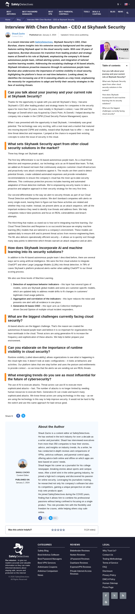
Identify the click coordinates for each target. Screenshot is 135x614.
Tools (87, 12)
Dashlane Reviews (79, 563)
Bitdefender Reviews (80, 551)
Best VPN (50, 13)
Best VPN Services (47, 563)
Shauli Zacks (18, 34)
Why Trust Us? (109, 551)
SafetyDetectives (44, 42)
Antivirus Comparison (48, 571)
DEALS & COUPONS (96, 13)
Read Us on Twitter (114, 595)
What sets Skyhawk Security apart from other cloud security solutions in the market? (114, 85)
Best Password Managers (29, 13)
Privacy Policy (109, 575)
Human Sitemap (110, 583)
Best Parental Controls (66, 13)
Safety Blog (43, 551)
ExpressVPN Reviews (80, 567)
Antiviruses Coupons (47, 567)
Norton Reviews (77, 555)
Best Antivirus (11, 13)
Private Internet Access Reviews (80, 572)
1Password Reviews (79, 559)
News (120, 12)
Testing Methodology (112, 559)
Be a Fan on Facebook (106, 595)
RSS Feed (123, 595)
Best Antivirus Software (48, 555)
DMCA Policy (109, 579)
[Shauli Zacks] (22, 465)
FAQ (105, 567)
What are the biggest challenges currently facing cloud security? (113, 111)
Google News (106, 602)
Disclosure (108, 571)
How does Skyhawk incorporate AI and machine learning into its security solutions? (113, 99)
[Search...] (127, 13)
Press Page (108, 587)
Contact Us (108, 555)
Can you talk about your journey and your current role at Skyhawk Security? (114, 74)
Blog (112, 12)
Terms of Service (110, 563)
